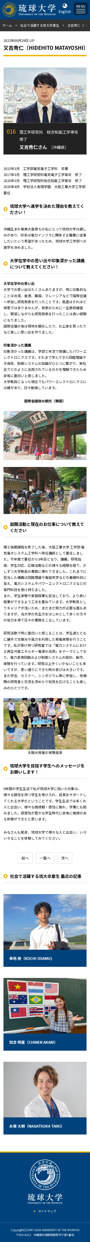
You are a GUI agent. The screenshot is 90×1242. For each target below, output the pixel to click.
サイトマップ (47, 1211)
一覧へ (45, 858)
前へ (25, 858)
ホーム (7, 25)
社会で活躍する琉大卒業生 (39, 25)
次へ (65, 858)
